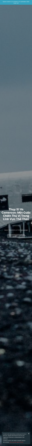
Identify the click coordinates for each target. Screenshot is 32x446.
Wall (31, 223)
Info (16, 236)
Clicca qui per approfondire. (17, 442)
